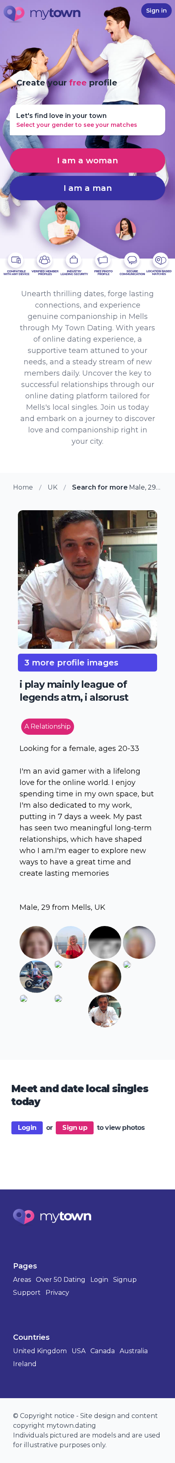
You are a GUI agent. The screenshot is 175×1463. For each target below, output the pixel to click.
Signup (125, 1279)
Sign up (74, 1127)
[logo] (42, 15)
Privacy (57, 1292)
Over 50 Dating (60, 1279)
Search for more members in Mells (100, 487)
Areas (22, 1279)
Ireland (25, 1364)
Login (27, 1127)
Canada (102, 1351)
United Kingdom (40, 1351)
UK (52, 487)
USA (78, 1351)
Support (27, 1292)
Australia (134, 1351)
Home (23, 487)
